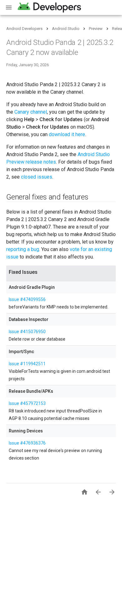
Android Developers (24, 28)
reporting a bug (22, 249)
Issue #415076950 (27, 331)
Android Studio (65, 28)
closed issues (36, 177)
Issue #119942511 (27, 363)
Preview (96, 28)
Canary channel (30, 112)
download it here (67, 134)
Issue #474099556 (27, 299)
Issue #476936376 (27, 443)
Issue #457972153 (27, 403)
